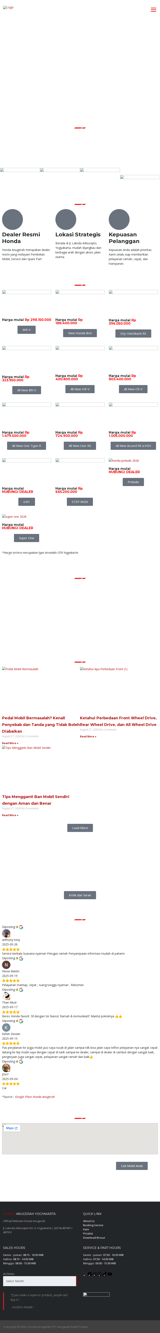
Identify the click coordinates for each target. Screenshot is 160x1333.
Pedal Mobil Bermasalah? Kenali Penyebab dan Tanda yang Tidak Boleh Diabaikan (41, 725)
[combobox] (40, 1281)
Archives (8, 1274)
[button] (80, 828)
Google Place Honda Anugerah (35, 1097)
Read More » (10, 743)
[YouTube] (109, 1275)
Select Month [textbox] (15, 1281)
